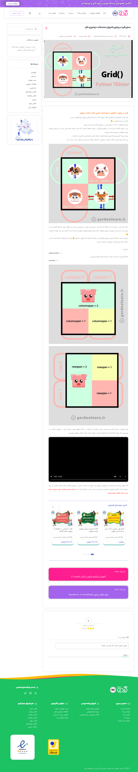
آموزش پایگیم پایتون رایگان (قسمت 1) (88, 576)
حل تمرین (33, 88)
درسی (71, 13)
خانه (104, 13)
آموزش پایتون (95, 13)
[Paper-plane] (25, 693)
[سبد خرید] (39, 13)
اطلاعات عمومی (31, 84)
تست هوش (32, 80)
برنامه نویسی (83, 36)
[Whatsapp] (35, 693)
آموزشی (33, 72)
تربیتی (34, 99)
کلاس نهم (32, 103)
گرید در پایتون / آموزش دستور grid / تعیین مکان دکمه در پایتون (23, 48)
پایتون (61, 36)
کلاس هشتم (31, 96)
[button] (30, 13)
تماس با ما (52, 13)
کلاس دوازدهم (31, 92)
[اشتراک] (46, 28)
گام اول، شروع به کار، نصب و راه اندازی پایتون (114, 530)
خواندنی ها (82, 13)
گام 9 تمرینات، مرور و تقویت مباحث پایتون (88, 530)
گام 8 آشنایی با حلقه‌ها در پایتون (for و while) (62, 530)
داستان (33, 76)
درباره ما (62, 13)
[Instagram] (30, 693)
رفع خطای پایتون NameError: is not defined (88, 594)
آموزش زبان (32, 107)
